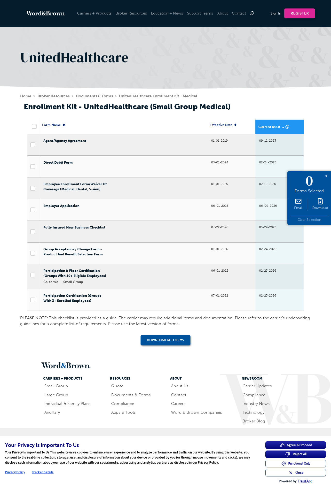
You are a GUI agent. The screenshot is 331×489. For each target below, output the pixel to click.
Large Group (56, 394)
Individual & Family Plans (67, 403)
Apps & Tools (123, 412)
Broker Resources (131, 13)
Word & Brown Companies (196, 412)
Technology (253, 412)
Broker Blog (254, 421)
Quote (117, 385)
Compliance (122, 403)
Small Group (56, 385)
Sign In (276, 13)
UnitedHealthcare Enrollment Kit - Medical (158, 96)
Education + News (167, 13)
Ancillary (52, 412)
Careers (178, 403)
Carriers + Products (94, 13)
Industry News (256, 403)
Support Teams (200, 13)
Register (300, 13)
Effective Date (221, 125)
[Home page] (52, 13)
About (222, 13)
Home (25, 96)
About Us (180, 385)
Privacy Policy (15, 472)
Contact (239, 13)
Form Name (52, 125)
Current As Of (269, 127)
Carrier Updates (257, 385)
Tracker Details (43, 472)
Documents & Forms (94, 96)
